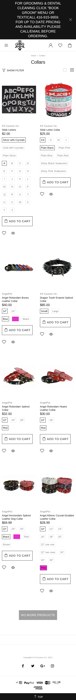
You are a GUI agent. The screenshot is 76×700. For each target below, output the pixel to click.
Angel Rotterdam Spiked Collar (15, 408)
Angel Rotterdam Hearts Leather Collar (53, 408)
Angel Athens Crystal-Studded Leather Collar (57, 517)
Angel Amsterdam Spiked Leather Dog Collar (16, 517)
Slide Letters (9, 129)
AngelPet (7, 293)
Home (33, 56)
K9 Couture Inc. (20, 45)
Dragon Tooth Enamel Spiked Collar (56, 299)
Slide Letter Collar (50, 129)
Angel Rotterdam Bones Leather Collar (15, 299)
